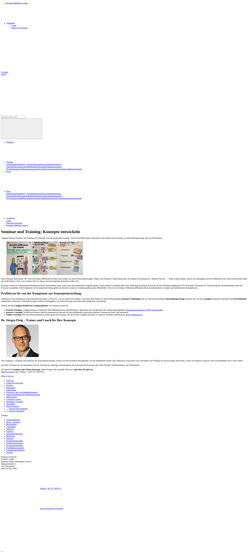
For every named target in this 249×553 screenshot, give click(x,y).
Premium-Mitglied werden (17, 225)
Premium (10, 142)
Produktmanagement (53, 167)
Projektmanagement (14, 169)
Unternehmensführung (66, 169)
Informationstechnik (21, 167)
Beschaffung (39, 164)
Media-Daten (11, 397)
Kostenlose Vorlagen (14, 402)
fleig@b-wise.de (8, 372)
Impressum (10, 388)
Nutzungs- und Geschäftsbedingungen (22, 392)
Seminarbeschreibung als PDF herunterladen (144, 310)
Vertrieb (78, 169)
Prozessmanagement (30, 169)
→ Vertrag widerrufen (15, 411)
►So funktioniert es (134, 315)
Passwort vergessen (19, 28)
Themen (9, 162)
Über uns (10, 381)
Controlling (49, 164)
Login (13, 25)
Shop (8, 191)
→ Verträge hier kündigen (16, 409)
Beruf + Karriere (27, 164)
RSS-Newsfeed (12, 406)
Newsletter (10, 404)
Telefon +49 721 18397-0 (50, 488)
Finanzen (57, 164)
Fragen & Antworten (14, 383)
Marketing (34, 167)
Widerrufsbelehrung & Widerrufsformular (23, 395)
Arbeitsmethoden (13, 164)
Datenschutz (11, 390)
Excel (8, 171)
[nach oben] (2, 551)
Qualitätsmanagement (48, 169)
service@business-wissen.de (51, 508)
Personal (41, 167)
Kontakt (9, 385)
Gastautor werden (13, 399)
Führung (9, 167)
